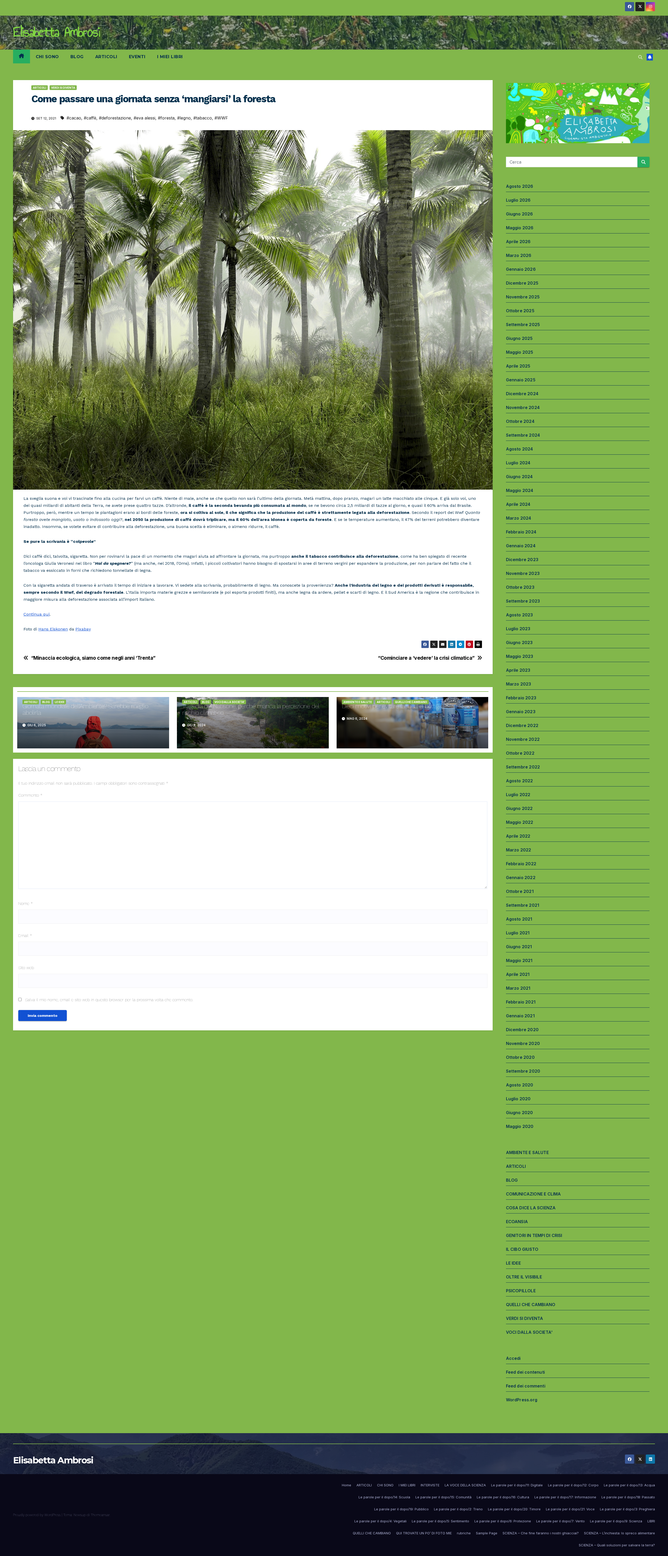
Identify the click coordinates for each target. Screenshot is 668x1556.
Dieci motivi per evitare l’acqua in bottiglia (393, 706)
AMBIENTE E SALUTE (357, 702)
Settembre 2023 (523, 601)
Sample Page (486, 1533)
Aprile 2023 (518, 670)
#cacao (74, 118)
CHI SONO (47, 56)
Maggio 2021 (519, 960)
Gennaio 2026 (521, 269)
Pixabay (83, 629)
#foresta (166, 118)
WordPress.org (522, 1399)
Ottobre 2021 (520, 891)
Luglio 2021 (518, 932)
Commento (30, 795)
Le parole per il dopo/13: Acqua (629, 1485)
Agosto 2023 (519, 614)
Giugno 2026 (519, 214)
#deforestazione (115, 118)
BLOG (77, 56)
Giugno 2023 (519, 642)
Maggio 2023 (519, 656)
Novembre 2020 (523, 1043)
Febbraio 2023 (521, 697)
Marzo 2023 (518, 684)
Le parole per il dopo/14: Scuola (384, 1497)
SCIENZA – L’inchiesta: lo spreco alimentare (619, 1533)
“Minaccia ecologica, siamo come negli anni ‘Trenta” (93, 658)
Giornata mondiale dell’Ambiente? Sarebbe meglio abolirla (85, 709)
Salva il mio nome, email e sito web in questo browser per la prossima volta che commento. (109, 999)
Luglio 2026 (518, 200)
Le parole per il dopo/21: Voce (570, 1509)
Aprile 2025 (518, 366)
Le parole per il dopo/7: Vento (560, 1521)
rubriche (464, 1533)
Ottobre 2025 (520, 310)
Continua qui (36, 614)
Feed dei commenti (525, 1386)
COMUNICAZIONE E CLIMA (533, 1194)
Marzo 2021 (518, 988)
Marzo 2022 (518, 849)
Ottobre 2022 (520, 753)
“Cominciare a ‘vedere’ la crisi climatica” (426, 658)
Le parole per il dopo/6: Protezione (502, 1521)
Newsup (80, 1515)
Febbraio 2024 (521, 531)
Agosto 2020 (519, 1085)
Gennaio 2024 (520, 545)
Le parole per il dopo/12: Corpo (573, 1485)
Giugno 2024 (519, 476)
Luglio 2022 (518, 794)
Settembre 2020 (523, 1071)
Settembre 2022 (523, 767)
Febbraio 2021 (521, 1002)
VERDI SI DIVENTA (63, 87)
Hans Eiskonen (53, 629)
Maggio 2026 (520, 227)
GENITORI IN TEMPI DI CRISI (534, 1235)
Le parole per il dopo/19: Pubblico (401, 1509)
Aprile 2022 (518, 836)
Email (25, 935)
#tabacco (202, 118)
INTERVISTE (430, 1485)
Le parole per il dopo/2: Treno (458, 1509)
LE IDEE (59, 702)
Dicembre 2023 (522, 559)
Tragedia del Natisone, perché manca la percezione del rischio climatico (250, 709)
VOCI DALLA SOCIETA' (229, 702)
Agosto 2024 (519, 449)
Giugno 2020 (519, 1112)
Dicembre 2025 (522, 283)
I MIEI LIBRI (170, 56)
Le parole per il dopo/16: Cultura (503, 1497)
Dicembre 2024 (522, 393)
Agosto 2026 (519, 186)
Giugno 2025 (519, 338)
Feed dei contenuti (525, 1372)
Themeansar (100, 1515)
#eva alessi (144, 118)
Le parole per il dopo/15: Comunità (443, 1497)
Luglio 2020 (518, 1098)
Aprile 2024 (518, 504)
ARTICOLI (106, 56)
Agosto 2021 (519, 919)
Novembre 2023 (523, 573)
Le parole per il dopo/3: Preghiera (627, 1509)
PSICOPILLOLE (521, 1290)
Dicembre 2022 (522, 725)
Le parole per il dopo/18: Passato (628, 1497)
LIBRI (651, 1521)
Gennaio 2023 (520, 711)
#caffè (90, 118)
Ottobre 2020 (520, 1057)
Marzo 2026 (519, 255)
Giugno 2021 (519, 946)
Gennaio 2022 (520, 877)
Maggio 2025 (519, 352)
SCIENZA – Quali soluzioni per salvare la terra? (617, 1545)
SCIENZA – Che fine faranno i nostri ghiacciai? (541, 1533)
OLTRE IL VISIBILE (524, 1276)
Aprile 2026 (518, 241)
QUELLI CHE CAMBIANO (411, 702)
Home (346, 1485)
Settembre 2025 (523, 324)
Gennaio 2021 (520, 1015)
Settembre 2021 (522, 905)
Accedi (513, 1358)
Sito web (26, 967)
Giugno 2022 (519, 808)
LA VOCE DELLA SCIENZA (465, 1485)
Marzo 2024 (518, 518)
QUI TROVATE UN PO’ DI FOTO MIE (424, 1533)
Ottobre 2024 (520, 421)
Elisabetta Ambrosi (56, 32)
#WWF (221, 118)
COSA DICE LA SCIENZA (531, 1207)
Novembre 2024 (523, 407)
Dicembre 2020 (522, 1029)
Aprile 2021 (518, 974)
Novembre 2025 (523, 296)
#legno (184, 118)
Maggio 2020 (520, 1126)
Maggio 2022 (519, 822)
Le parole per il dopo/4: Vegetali (380, 1521)
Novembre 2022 (523, 739)
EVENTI (137, 56)
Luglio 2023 (518, 628)
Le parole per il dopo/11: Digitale (517, 1485)
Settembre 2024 (523, 435)
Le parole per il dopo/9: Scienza (616, 1521)
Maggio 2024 (519, 490)
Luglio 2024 (518, 462)
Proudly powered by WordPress (37, 1515)
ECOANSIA (517, 1221)
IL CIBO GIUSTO (522, 1249)
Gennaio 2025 (520, 379)
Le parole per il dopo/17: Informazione (565, 1497)
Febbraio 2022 (521, 863)
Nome (25, 903)
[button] (640, 57)
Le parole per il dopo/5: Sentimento (440, 1521)
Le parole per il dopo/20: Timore (514, 1509)
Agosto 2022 (519, 780)
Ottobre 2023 (520, 587)
